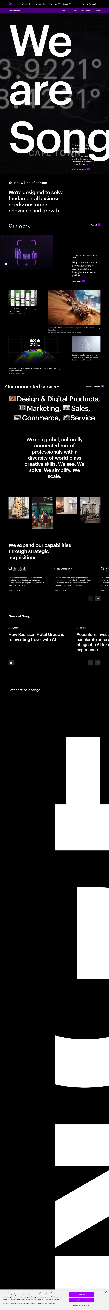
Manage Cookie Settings (81, 1305)
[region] (54, 1299)
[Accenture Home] (11, 4)
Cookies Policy (35, 1303)
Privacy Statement (49, 1303)
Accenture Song (15, 10)
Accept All (81, 1294)
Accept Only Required (81, 1300)
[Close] (105, 1292)
